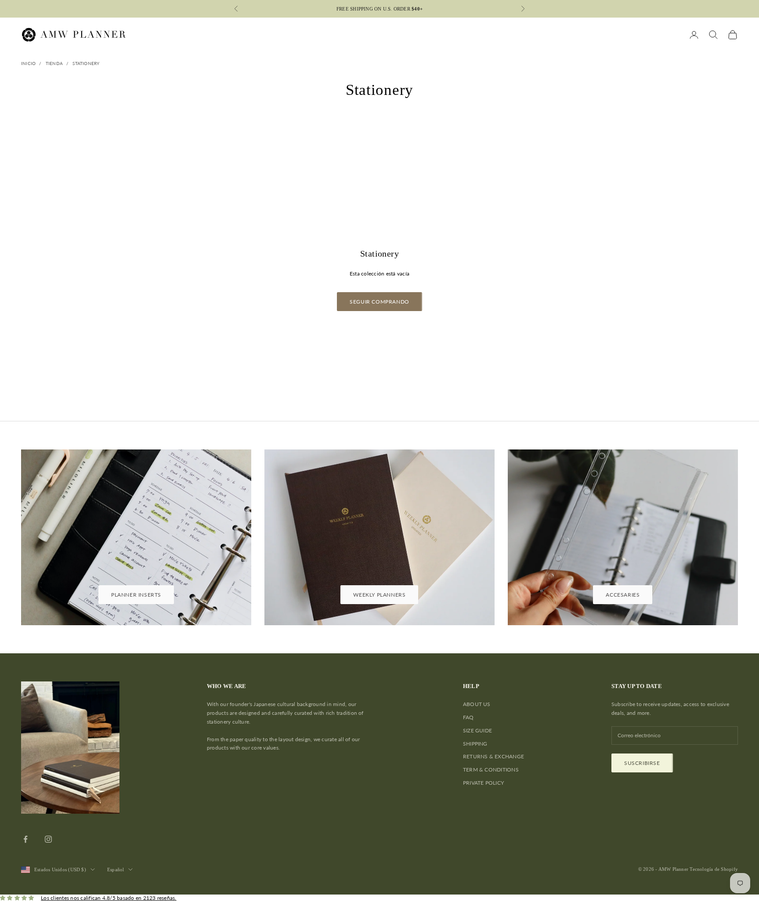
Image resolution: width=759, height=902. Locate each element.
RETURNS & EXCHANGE (493, 756)
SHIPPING (475, 743)
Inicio (28, 63)
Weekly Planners (379, 594)
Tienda (54, 63)
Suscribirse (642, 763)
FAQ (468, 717)
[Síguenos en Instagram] (48, 839)
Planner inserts (136, 594)
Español (115, 869)
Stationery (85, 63)
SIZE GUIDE (477, 730)
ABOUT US (477, 704)
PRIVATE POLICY (483, 782)
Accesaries (623, 594)
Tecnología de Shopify (714, 869)
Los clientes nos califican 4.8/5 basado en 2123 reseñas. (108, 898)
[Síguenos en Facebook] (25, 839)
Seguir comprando (379, 301)
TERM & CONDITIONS (491, 769)
